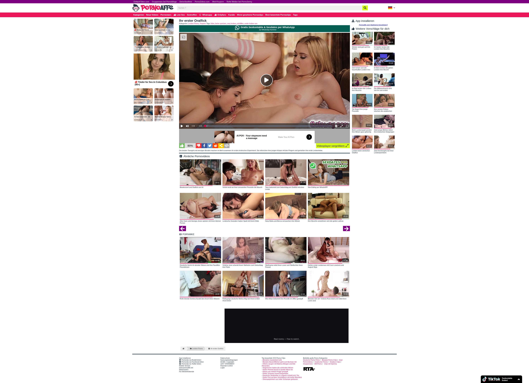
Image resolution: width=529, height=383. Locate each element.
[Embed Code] (227, 145)
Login (222, 368)
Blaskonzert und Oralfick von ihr (191, 187)
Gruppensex (307, 364)
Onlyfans (221, 15)
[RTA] (309, 370)
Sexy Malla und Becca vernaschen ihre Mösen (282, 221)
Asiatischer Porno (321, 362)
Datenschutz (225, 358)
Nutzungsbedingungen (229, 360)
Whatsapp (207, 15)
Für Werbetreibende (186, 372)
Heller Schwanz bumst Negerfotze (275, 373)
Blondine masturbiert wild (272, 360)
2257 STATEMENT (227, 364)
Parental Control (226, 366)
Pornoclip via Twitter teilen (191, 364)
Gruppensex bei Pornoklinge (164, 2)
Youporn (203, 23)
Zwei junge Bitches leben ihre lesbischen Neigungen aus (384, 131)
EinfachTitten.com (141, 2)
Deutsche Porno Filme (311, 360)
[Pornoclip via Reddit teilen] (215, 145)
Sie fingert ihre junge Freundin (360, 110)
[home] (183, 349)
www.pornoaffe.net (186, 368)
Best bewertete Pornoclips (278, 15)
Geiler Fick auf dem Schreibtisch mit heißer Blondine (282, 377)
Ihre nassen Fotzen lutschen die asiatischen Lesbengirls (383, 110)
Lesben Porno (193, 23)
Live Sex (180, 15)
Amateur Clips (335, 362)
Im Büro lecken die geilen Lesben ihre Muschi (383, 69)
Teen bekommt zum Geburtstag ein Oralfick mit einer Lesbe (284, 188)
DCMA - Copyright (227, 362)
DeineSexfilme (186, 2)
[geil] (182, 145)
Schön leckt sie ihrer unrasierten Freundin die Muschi (242, 187)
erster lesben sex (251, 23)
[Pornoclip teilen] (221, 145)
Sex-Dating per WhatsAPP (318, 187)
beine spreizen (220, 23)
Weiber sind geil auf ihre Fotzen (361, 48)
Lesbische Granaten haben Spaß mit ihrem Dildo (240, 221)
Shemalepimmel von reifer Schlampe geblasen (280, 379)
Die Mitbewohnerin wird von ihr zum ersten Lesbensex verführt (383, 89)
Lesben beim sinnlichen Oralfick (361, 152)
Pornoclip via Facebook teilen (192, 362)
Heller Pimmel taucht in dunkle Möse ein (278, 370)
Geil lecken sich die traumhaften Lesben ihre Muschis (361, 69)
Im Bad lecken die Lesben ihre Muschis (361, 89)
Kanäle (231, 15)
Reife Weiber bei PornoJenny (239, 2)
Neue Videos (152, 15)
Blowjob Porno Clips (329, 360)
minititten (240, 23)
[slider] (268, 126)
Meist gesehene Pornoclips (250, 15)
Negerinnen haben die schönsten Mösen (278, 368)
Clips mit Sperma (330, 364)
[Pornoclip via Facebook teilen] (204, 145)
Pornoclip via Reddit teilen (191, 360)
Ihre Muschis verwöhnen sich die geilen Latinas (325, 221)
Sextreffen (192, 15)
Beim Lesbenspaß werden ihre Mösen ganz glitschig (362, 131)
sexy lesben (231, 23)
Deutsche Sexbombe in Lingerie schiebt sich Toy (281, 375)
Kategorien (138, 15)
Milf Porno (318, 364)
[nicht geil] (198, 145)
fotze (212, 23)
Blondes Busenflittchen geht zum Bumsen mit (279, 362)
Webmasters (183, 370)
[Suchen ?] (365, 8)
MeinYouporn (218, 2)
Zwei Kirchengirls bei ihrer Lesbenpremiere (384, 152)
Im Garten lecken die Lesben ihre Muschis (382, 48)
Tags (295, 15)
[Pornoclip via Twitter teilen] (210, 145)
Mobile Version (184, 366)
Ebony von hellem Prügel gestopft (275, 372)
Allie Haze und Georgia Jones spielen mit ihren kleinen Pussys (200, 222)
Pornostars (165, 15)
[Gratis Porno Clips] (153, 11)
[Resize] (341, 126)
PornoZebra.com (202, 2)
